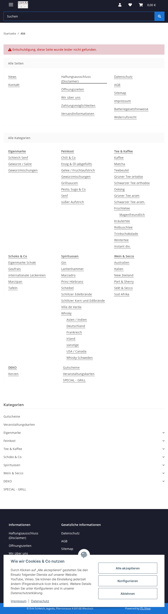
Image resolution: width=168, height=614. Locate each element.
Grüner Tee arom (126, 196)
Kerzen (13, 374)
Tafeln (13, 288)
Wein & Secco (124, 256)
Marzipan (15, 281)
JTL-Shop (145, 608)
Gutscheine (71, 367)
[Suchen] (159, 16)
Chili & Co (68, 157)
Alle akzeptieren (128, 568)
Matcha (119, 164)
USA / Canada (76, 351)
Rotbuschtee (123, 227)
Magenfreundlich (132, 215)
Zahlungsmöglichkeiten (78, 105)
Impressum (18, 601)
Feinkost (67, 151)
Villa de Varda (71, 307)
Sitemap (120, 93)
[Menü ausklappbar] (11, 2)
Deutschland (75, 326)
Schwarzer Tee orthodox (132, 183)
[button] (120, 4)
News (12, 77)
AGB (117, 85)
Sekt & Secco (123, 288)
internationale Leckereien (27, 275)
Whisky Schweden (79, 358)
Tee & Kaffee (123, 151)
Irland (70, 339)
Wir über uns (70, 97)
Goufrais (14, 269)
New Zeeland (123, 275)
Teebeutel (121, 170)
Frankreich (74, 332)
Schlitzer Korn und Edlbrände (83, 300)
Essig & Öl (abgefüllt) (76, 164)
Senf (64, 196)
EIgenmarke (17, 151)
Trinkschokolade (126, 234)
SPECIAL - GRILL (74, 380)
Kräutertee (122, 221)
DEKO (12, 367)
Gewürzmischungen (23, 170)
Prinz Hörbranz (72, 281)
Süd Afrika (121, 294)
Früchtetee (122, 208)
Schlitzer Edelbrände (76, 294)
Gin (63, 262)
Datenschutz (40, 601)
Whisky (66, 313)
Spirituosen (70, 256)
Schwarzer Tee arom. (129, 202)
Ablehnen (128, 593)
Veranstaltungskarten (78, 374)
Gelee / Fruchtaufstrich (78, 170)
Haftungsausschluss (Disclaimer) (76, 79)
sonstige (72, 345)
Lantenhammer (72, 269)
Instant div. (122, 246)
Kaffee (119, 157)
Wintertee (121, 240)
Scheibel (67, 288)
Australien (121, 262)
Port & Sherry (124, 281)
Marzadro (68, 275)
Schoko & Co (17, 256)
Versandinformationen (77, 114)
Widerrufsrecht (125, 117)
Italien (118, 269)
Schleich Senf (18, 157)
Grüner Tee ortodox (128, 176)
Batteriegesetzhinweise (131, 109)
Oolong (119, 189)
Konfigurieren (127, 581)
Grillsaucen (69, 183)
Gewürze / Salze (20, 164)
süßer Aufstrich (72, 202)
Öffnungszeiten (72, 89)
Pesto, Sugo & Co (73, 189)
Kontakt (13, 85)
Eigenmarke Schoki (22, 262)
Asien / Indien (76, 319)
